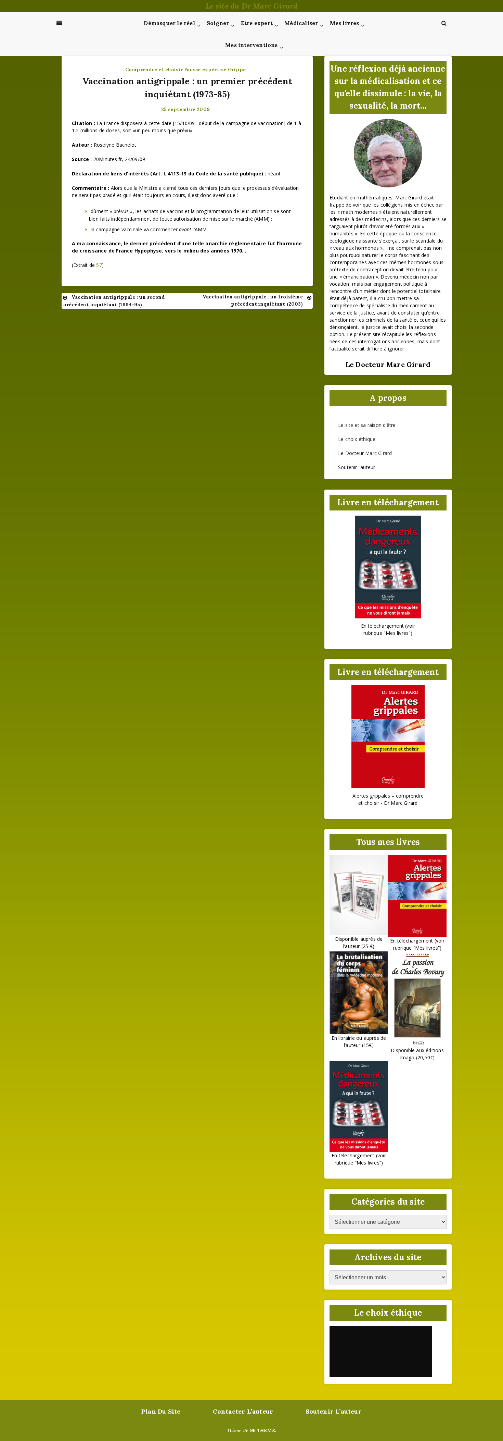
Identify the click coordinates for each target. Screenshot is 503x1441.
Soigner (218, 23)
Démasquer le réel (169, 23)
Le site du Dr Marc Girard (252, 6)
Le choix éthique (356, 439)
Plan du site (160, 1411)
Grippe (237, 69)
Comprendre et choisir (154, 69)
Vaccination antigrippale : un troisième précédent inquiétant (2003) (253, 300)
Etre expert (257, 23)
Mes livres (344, 23)
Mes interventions (251, 44)
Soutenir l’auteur (356, 467)
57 (99, 265)
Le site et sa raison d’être (367, 425)
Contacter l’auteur (243, 1411)
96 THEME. (263, 1430)
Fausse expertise (205, 69)
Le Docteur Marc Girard (365, 453)
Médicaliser (301, 23)
